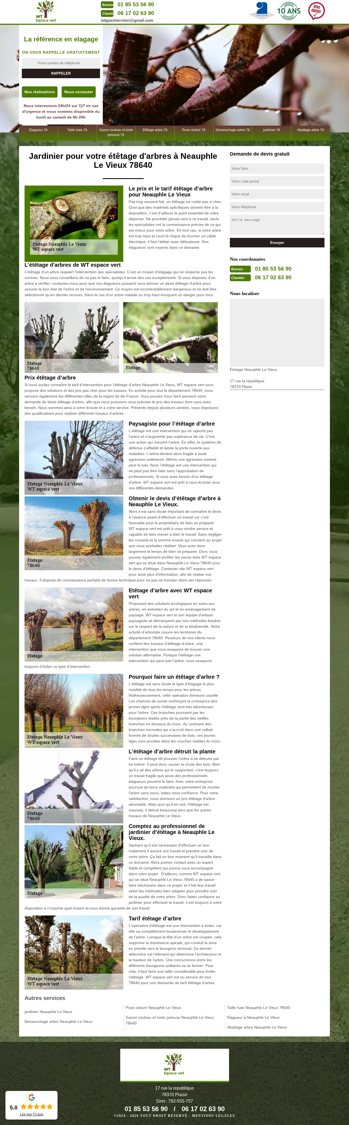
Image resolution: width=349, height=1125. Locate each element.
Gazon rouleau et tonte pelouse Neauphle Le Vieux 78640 (170, 1020)
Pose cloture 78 (193, 130)
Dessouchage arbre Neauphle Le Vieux (58, 1021)
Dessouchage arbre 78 (233, 130)
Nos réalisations (40, 92)
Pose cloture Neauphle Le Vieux (153, 1007)
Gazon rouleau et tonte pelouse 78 (116, 132)
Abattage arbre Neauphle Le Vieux (257, 1027)
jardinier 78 (271, 130)
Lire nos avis (31, 1114)
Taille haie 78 (77, 130)
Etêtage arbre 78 (155, 130)
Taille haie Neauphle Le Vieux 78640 (258, 1007)
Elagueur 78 (38, 130)
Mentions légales (213, 1116)
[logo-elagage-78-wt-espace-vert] (46, 11)
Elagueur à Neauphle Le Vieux (253, 1017)
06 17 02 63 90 (136, 13)
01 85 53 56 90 (136, 4)
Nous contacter (78, 92)
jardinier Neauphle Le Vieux (48, 1011)
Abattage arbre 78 (310, 130)
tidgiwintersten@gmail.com (127, 20)
